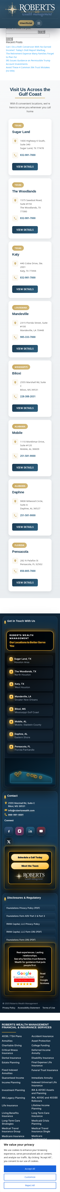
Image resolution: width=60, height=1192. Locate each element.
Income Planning (11, 1082)
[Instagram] (19, 831)
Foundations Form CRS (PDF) (21, 939)
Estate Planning (10, 1062)
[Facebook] (8, 831)
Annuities (7, 1040)
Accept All (30, 1168)
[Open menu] (38, 23)
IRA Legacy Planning (13, 1097)
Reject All (30, 1185)
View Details (25, 166)
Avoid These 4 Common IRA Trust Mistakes (28, 67)
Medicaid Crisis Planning (40, 1122)
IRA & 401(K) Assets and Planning (43, 1091)
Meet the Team (30, 866)
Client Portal (26, 23)
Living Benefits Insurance (10, 1115)
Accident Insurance (43, 1036)
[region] (30, 1165)
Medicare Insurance (13, 1136)
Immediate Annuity (42, 1077)
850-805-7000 (28, 570)
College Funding (41, 1045)
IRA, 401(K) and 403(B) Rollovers (45, 1099)
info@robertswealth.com (21, 810)
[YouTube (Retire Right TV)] (41, 831)
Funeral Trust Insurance (45, 1070)
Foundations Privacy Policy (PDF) (23, 908)
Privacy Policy (8, 1007)
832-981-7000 (28, 155)
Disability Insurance (43, 1057)
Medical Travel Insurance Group (11, 1130)
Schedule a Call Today (30, 857)
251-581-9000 (28, 455)
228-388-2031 (28, 396)
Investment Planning (13, 1090)
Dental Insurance (11, 1057)
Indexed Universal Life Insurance (44, 1084)
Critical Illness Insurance (10, 1052)
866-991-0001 (16, 814)
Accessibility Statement (29, 1007)
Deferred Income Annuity (41, 1052)
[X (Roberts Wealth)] (8, 842)
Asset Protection (41, 1040)
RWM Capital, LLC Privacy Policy (23, 924)
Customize (30, 1177)
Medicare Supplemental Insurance (39, 1139)
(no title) (10, 70)
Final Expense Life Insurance (42, 1064)
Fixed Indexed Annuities (10, 1072)
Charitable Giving (12, 1045)
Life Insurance (10, 1105)
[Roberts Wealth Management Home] (30, 9)
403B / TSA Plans (12, 1036)
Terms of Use (48, 1007)
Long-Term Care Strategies (11, 1122)
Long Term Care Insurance (40, 1115)
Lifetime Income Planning (41, 1107)
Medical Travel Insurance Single (41, 1130)
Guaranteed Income (13, 1077)
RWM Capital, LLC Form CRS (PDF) (24, 931)
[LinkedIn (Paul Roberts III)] (30, 831)
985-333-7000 (28, 337)
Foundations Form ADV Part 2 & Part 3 (25, 916)
